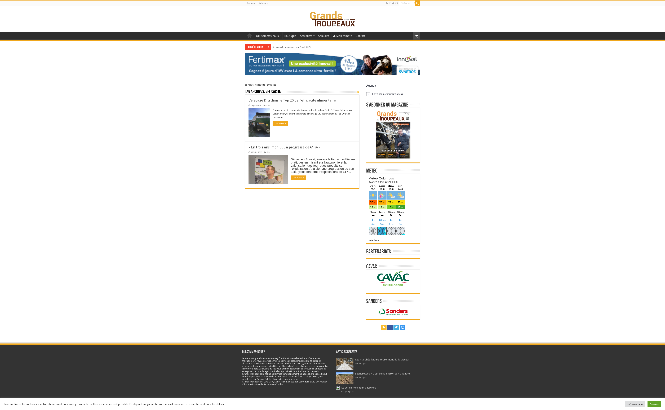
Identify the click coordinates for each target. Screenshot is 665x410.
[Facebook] (390, 3)
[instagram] (396, 3)
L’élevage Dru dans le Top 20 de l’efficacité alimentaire (292, 100)
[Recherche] (417, 3)
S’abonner (263, 3)
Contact (360, 36)
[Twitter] (393, 3)
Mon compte (344, 36)
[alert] (393, 94)
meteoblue (373, 240)
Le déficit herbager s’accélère (358, 387)
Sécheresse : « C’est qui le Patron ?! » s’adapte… (383, 373)
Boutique (251, 3)
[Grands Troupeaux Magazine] (332, 18)
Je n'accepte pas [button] (635, 404)
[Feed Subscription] (358, 91)
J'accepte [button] (654, 404)
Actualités (306, 36)
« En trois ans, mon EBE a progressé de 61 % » (284, 147)
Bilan (268, 105)
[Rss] (386, 3)
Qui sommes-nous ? (268, 36)
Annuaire (323, 36)
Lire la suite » (280, 123)
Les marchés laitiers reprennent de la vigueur (382, 359)
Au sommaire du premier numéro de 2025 (291, 47)
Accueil (249, 35)
